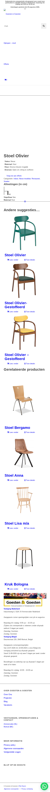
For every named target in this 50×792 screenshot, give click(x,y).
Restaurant (36, 179)
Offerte (6, 64)
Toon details (30, 260)
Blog (5, 701)
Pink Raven (22, 786)
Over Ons (8, 694)
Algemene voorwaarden (14, 748)
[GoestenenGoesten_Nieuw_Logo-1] (21, 14)
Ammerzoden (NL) (10, 724)
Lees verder (13, 260)
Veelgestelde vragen (12, 752)
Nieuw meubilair (25, 179)
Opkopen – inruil (10, 43)
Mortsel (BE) (8, 727)
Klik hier (7, 597)
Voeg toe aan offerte (14, 176)
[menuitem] (11, 789)
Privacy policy (10, 745)
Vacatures (8, 705)
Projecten (8, 698)
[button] (44, 786)
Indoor (16, 179)
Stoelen (6, 181)
